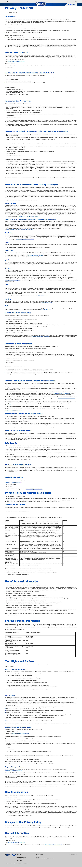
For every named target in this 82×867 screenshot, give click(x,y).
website (9, 404)
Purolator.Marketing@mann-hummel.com (16, 61)
